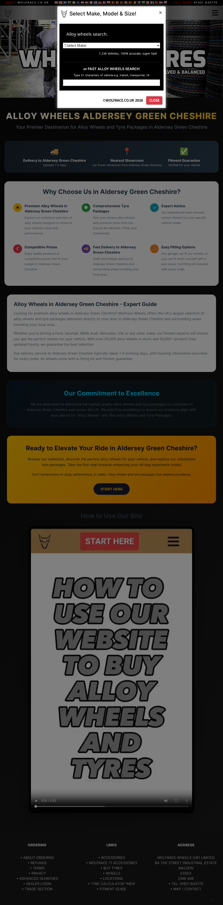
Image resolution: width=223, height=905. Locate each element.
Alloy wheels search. (87, 34)
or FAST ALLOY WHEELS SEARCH (111, 69)
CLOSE (154, 100)
